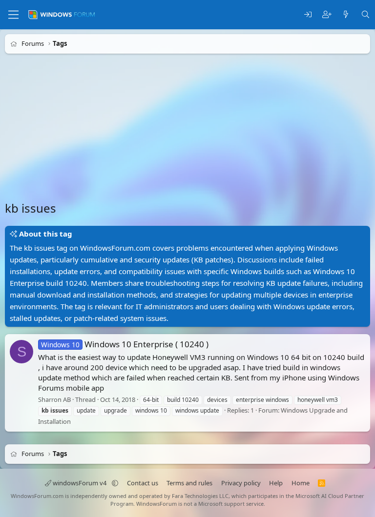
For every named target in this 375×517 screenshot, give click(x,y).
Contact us (142, 482)
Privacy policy (241, 482)
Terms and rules (189, 482)
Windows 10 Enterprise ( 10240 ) (124, 344)
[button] (115, 482)
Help (276, 482)
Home (301, 482)
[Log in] (307, 15)
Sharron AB (54, 399)
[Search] (365, 15)
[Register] (326, 15)
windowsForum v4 (79, 482)
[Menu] (13, 14)
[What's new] (345, 15)
